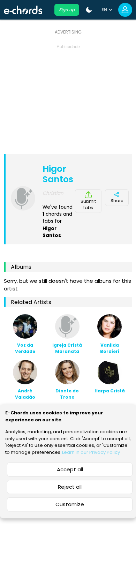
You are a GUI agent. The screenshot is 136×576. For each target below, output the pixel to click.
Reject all (70, 486)
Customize (69, 504)
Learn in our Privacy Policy (91, 452)
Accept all (70, 469)
